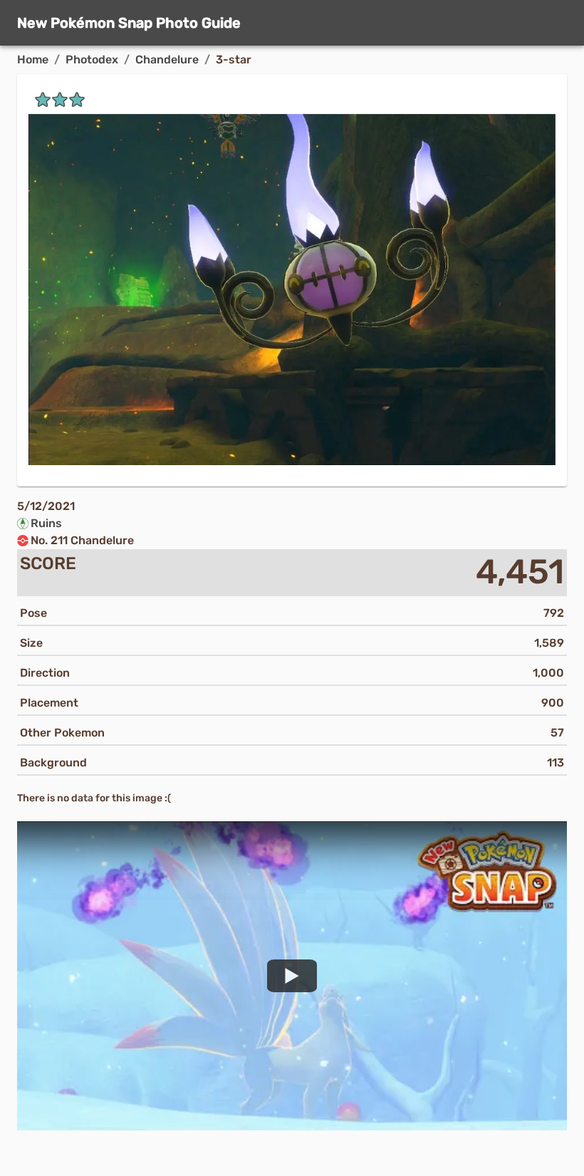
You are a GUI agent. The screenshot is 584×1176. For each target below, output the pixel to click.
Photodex (92, 59)
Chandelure (167, 59)
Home (32, 59)
